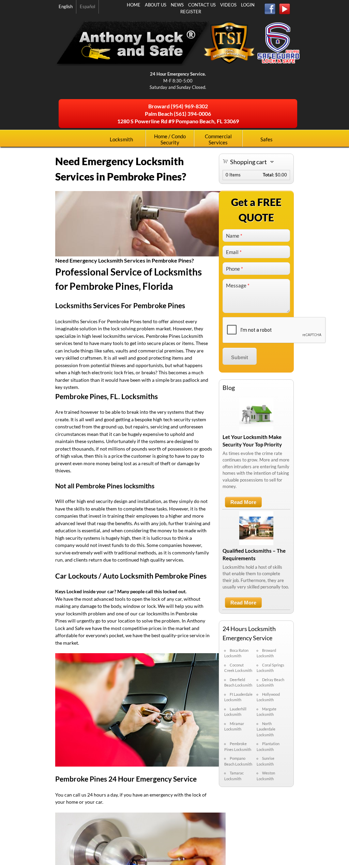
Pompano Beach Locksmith (238, 761)
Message (237, 285)
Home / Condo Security (170, 139)
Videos (228, 4)
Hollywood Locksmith (268, 697)
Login (248, 4)
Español (87, 6)
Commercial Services (218, 139)
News (177, 4)
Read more (246, 503)
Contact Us (202, 4)
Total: (268, 174)
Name (234, 236)
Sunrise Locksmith (265, 761)
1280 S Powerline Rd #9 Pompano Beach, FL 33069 (178, 121)
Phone (234, 269)
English (66, 6)
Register (190, 11)
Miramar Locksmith (234, 726)
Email (234, 252)
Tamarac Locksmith (234, 776)
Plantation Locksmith (268, 746)
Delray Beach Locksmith (270, 682)
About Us (155, 4)
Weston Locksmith (266, 776)
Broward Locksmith (266, 653)
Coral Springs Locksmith (270, 668)
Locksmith (121, 139)
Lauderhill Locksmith (235, 712)
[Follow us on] (271, 9)
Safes (266, 139)
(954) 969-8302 (189, 106)
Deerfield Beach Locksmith (238, 682)
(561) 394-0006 (192, 113)
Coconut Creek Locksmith (238, 668)
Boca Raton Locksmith (236, 653)
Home (133, 4)
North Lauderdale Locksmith (266, 729)
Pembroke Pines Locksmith (237, 746)
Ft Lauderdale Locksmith (238, 697)
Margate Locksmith (266, 712)
